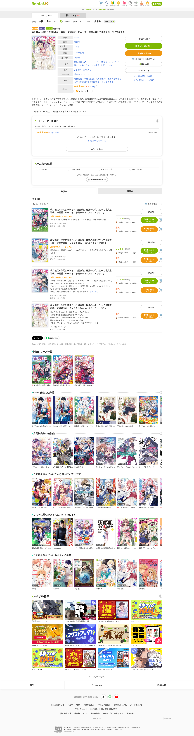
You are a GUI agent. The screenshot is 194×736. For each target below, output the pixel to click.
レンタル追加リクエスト (144, 75)
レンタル (78, 69)
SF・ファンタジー (91, 62)
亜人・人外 (79, 65)
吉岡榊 (77, 41)
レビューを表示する (97, 140)
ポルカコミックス (82, 74)
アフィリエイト (80, 709)
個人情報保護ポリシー (110, 709)
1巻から (35, 204)
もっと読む (94, 291)
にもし (77, 46)
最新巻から (44, 204)
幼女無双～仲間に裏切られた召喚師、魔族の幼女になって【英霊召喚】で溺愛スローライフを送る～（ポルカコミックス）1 (81, 211)
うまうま (77, 589)
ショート (74, 15)
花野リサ (99, 589)
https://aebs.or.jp (69, 731)
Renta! (34, 344)
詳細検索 (161, 685)
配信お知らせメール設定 (144, 80)
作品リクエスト (104, 704)
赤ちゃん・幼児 (92, 65)
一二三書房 (79, 53)
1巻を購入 (144, 53)
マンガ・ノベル (44, 15)
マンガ (77, 57)
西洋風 (104, 62)
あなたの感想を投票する (96, 179)
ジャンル (108, 21)
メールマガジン (136, 704)
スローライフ (115, 62)
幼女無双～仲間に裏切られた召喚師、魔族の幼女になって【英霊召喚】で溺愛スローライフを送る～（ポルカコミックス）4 (81, 306)
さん (56, 132)
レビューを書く (84, 91)
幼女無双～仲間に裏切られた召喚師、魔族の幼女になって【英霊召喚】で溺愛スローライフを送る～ (97, 80)
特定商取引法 (65, 713)
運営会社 (130, 713)
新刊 (32, 685)
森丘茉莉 (142, 589)
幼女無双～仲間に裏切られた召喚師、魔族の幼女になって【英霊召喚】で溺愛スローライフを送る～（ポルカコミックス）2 (81, 241)
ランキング (97, 685)
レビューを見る (96, 149)
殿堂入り (87, 69)
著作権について (80, 713)
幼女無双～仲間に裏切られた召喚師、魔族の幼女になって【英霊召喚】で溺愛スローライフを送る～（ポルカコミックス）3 (81, 272)
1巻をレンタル (144, 46)
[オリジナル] (65, 21)
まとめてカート (154, 203)
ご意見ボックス (120, 704)
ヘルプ (70, 704)
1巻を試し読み (144, 38)
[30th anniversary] (46, 3)
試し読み (151, 212)
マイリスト (145, 70)
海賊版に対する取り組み (113, 713)
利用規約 (94, 709)
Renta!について (57, 704)
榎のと (34, 589)
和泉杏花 (120, 589)
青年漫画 (78, 62)
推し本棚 (145, 64)
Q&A (78, 704)
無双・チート (107, 65)
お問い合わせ (89, 704)
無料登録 (158, 4)
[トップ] (38, 3)
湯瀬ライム (57, 589)
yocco (76, 37)
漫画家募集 (95, 713)
